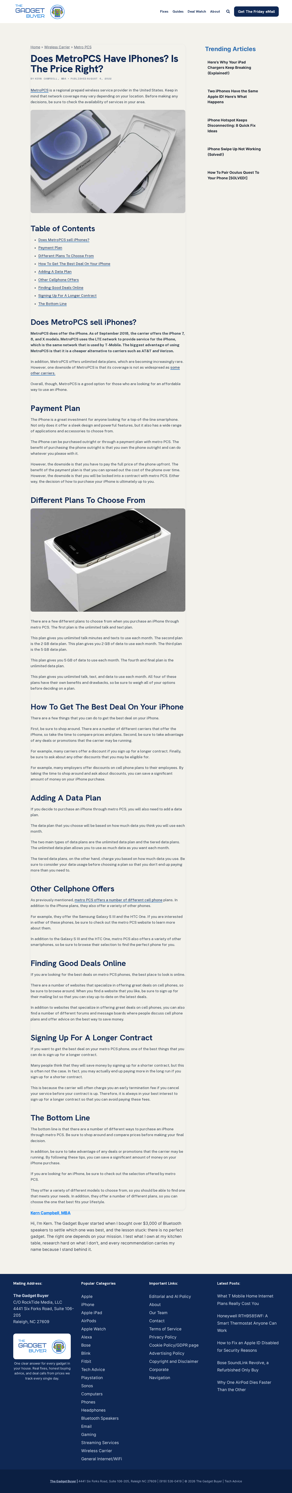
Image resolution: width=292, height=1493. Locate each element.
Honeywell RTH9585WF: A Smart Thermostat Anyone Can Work (247, 1323)
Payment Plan (50, 248)
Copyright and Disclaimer (173, 1361)
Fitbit (86, 1361)
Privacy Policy (163, 1337)
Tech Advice (93, 1369)
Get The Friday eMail (256, 11)
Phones (88, 1402)
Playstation (92, 1377)
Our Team (158, 1312)
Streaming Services (100, 1442)
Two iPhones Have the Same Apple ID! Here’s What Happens (233, 96)
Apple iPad (91, 1312)
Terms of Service (165, 1329)
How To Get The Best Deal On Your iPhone (74, 264)
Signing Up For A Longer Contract (67, 295)
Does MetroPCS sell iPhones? (63, 240)
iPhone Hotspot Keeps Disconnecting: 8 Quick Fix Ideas (232, 125)
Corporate (159, 1369)
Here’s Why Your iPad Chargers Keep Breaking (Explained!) (229, 67)
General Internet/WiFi (101, 1458)
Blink (85, 1353)
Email (86, 1426)
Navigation (159, 1377)
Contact (157, 1320)
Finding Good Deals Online (60, 288)
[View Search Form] (228, 11)
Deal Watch (197, 11)
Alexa (86, 1337)
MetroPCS (40, 90)
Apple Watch (93, 1329)
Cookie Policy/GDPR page (174, 1345)
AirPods (88, 1320)
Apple (87, 1296)
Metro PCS (82, 47)
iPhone (87, 1304)
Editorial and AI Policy (170, 1296)
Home (35, 47)
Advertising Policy (166, 1353)
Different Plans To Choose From (66, 256)
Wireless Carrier (57, 47)
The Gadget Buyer (63, 1481)
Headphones (93, 1410)
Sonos (87, 1385)
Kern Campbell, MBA (50, 78)
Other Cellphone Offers (58, 280)
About (215, 11)
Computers (92, 1393)
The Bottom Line (52, 304)
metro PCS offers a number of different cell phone (118, 900)
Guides (178, 11)
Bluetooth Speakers (100, 1418)
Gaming (88, 1434)
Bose (86, 1345)
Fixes (164, 11)
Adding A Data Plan (55, 271)
